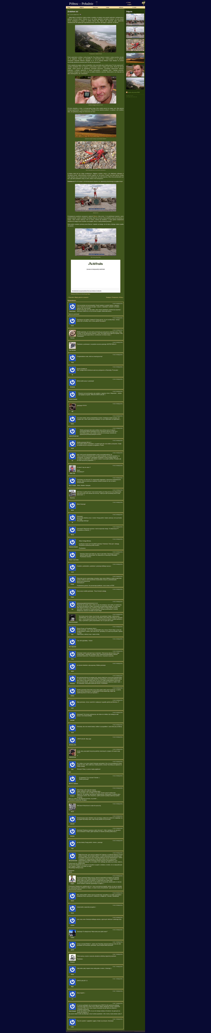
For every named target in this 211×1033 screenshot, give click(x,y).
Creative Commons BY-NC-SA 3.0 (113, 1031)
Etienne (95, 216)
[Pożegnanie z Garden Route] (95, 38)
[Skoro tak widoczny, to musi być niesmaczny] (95, 155)
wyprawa (95, 7)
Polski (129, 2)
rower (107, 7)
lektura (121, 7)
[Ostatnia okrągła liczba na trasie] (95, 89)
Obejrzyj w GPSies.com (76, 294)
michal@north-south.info (131, 96)
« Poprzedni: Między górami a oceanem (78, 297)
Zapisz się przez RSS (134, 92)
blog (69, 7)
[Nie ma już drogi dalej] (95, 242)
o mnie (134, 7)
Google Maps (87, 294)
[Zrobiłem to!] (95, 197)
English (129, 4)
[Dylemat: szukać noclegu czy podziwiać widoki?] (95, 125)
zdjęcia (82, 7)
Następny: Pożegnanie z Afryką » (115, 297)
